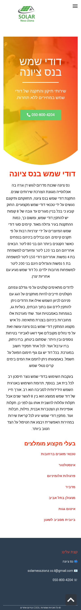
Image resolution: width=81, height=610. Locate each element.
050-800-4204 (63, 580)
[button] (40, 115)
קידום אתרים (26, 607)
